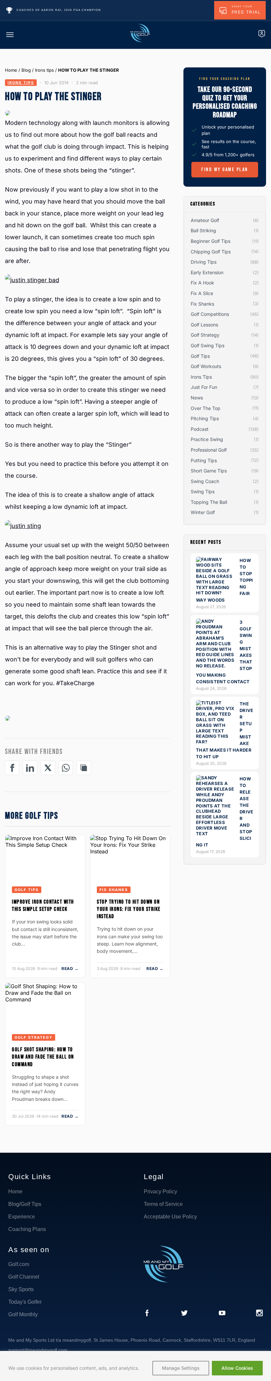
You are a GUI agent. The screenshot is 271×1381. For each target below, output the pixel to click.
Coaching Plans (27, 1229)
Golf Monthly (23, 1314)
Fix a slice (202, 293)
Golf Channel (23, 1277)
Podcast (200, 429)
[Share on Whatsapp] (65, 768)
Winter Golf (203, 512)
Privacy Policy (160, 1191)
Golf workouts (206, 366)
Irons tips (44, 70)
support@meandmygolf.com (37, 1350)
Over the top (205, 408)
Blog (26, 70)
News (197, 397)
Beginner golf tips (210, 241)
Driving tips (203, 262)
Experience (21, 1216)
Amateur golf (205, 220)
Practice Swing (207, 439)
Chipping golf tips (211, 251)
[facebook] (147, 1314)
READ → (69, 968)
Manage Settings (181, 1368)
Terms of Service (163, 1204)
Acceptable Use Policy (170, 1216)
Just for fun (204, 387)
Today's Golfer (25, 1302)
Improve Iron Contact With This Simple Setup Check (43, 906)
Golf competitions (210, 314)
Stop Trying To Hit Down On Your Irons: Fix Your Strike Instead (129, 909)
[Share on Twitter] (48, 768)
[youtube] (222, 1314)
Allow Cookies (237, 1368)
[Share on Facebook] (12, 768)
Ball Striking (203, 230)
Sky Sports (21, 1289)
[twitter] (184, 1314)
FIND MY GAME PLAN (224, 170)
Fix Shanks (113, 889)
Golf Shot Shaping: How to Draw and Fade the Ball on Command (43, 1056)
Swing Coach (205, 481)
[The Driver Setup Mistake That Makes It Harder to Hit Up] (216, 741)
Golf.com (18, 1264)
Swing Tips (202, 491)
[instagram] (259, 1314)
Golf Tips (27, 889)
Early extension (207, 272)
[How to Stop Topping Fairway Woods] (216, 592)
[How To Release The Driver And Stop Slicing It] (216, 833)
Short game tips (209, 470)
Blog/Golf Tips (24, 1204)
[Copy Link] (83, 768)
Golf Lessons (204, 324)
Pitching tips (205, 418)
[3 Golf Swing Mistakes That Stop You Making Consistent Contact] (216, 665)
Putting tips (204, 460)
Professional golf (209, 450)
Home (11, 70)
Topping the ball (209, 502)
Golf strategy (34, 1037)
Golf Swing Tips (207, 345)
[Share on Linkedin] (30, 768)
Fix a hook (202, 282)
